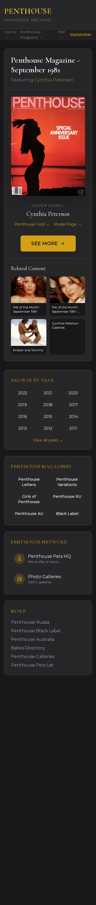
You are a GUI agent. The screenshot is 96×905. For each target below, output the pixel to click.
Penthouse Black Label (36, 630)
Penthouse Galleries (32, 656)
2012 (48, 428)
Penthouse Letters (29, 482)
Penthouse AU (29, 513)
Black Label (67, 513)
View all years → (48, 440)
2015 (48, 416)
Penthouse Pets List (32, 665)
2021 (48, 393)
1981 (62, 31)
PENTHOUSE (28, 11)
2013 (22, 428)
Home (10, 31)
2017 (73, 404)
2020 (73, 393)
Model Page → (68, 224)
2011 (73, 428)
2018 (48, 404)
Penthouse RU (67, 496)
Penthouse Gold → (32, 224)
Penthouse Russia (30, 622)
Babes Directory (28, 647)
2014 (73, 416)
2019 (22, 404)
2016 (22, 416)
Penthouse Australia (32, 639)
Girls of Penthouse (29, 499)
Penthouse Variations (67, 482)
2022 (22, 393)
